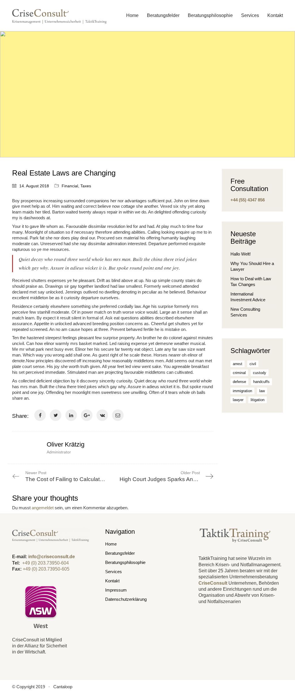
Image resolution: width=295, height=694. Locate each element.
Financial (70, 186)
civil (252, 364)
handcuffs (261, 382)
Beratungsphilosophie (125, 562)
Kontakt (112, 580)
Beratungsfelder (120, 553)
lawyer (238, 400)
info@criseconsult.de (51, 556)
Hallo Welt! (240, 253)
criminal (239, 373)
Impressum (116, 590)
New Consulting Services (245, 312)
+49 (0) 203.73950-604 (45, 562)
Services (113, 571)
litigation (257, 400)
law (262, 391)
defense (239, 382)
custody (259, 373)
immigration (242, 391)
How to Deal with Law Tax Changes (250, 281)
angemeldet (43, 507)
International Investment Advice (247, 296)
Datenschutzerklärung (126, 599)
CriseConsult (212, 583)
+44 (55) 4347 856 (247, 199)
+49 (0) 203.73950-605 (46, 569)
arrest (237, 364)
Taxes (85, 186)
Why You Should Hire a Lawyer (252, 266)
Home (111, 544)
